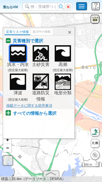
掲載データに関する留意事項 (29, 106)
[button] (7, 140)
